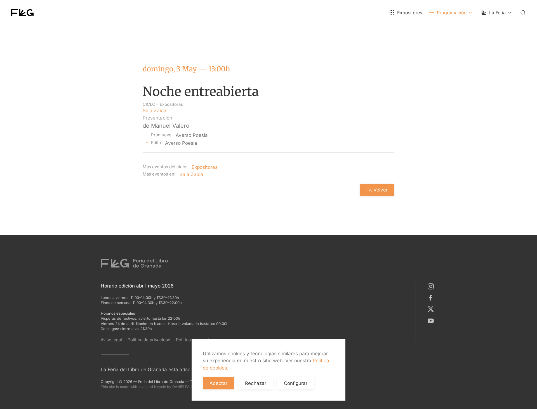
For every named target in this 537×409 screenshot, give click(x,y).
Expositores (409, 12)
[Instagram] (432, 286)
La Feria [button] (497, 12)
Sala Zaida (154, 110)
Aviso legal (111, 339)
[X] (432, 309)
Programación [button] (452, 12)
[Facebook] (432, 297)
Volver (380, 190)
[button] (523, 12)
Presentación (157, 118)
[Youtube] (432, 320)
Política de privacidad (149, 339)
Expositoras (171, 104)
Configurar (295, 383)
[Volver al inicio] (22, 12)
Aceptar (218, 383)
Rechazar (255, 383)
